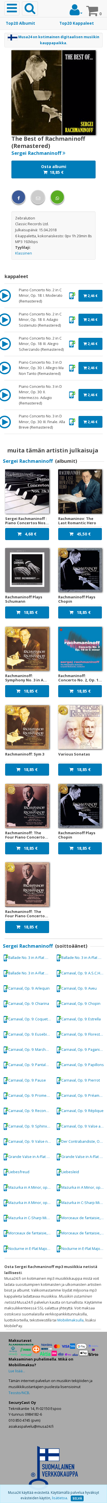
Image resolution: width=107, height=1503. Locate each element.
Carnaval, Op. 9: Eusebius (29, 1034)
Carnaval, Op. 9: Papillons (82, 1064)
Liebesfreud (18, 1171)
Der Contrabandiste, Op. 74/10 (83, 1141)
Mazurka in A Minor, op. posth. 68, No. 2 (30, 1187)
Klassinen (23, 253)
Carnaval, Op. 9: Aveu (79, 988)
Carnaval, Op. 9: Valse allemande (83, 1125)
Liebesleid (70, 1171)
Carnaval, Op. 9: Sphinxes (29, 1125)
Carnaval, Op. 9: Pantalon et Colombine (30, 1064)
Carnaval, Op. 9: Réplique (82, 1110)
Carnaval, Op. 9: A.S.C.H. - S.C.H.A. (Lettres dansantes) (83, 973)
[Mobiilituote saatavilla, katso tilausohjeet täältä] (72, 295)
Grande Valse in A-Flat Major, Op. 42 (30, 1156)
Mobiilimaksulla (70, 1320)
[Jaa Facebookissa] (18, 197)
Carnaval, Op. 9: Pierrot (80, 1080)
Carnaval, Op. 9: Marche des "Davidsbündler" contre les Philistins (30, 1049)
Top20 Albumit (20, 23)
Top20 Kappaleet (76, 23)
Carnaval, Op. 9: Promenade (30, 1095)
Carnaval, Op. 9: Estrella (81, 1018)
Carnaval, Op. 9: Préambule (83, 1095)
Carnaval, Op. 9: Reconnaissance (30, 1110)
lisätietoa (59, 1498)
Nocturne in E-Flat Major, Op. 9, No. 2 (30, 1248)
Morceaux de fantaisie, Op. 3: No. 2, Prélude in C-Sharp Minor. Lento (83, 1217)
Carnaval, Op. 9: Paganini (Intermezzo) (83, 1049)
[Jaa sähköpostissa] (38, 197)
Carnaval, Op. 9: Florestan (82, 1034)
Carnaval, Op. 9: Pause (27, 1080)
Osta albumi (53, 169)
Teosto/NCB (19, 1392)
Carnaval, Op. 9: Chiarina (28, 1003)
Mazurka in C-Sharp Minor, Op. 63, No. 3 (83, 1202)
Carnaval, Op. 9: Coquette (29, 1018)
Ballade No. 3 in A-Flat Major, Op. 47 (30, 957)
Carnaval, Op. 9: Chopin (80, 1003)
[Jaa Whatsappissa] (57, 197)
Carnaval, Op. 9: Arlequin (29, 988)
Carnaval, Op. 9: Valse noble (30, 1141)
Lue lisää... (17, 1371)
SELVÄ (77, 1498)
